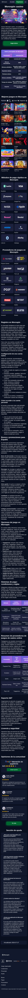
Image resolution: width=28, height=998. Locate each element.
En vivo (10, 100)
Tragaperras (23, 100)
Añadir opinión (14, 769)
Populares (3, 100)
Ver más (14, 823)
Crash (15, 100)
